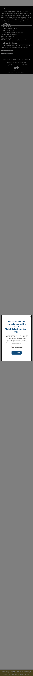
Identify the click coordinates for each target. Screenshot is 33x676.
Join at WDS (16, 352)
